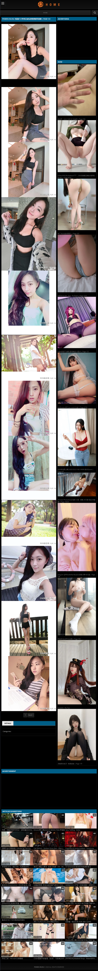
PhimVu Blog (49, 4)
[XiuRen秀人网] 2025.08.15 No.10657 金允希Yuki (81, 940)
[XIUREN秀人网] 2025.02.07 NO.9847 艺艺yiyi (49, 940)
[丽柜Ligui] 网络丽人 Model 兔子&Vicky (16, 848)
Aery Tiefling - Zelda (72, 830)
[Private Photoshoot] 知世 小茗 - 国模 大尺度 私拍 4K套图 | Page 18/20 (76, 501)
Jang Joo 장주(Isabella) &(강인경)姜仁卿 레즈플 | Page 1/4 (76, 575)
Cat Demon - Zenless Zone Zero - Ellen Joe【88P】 (49, 848)
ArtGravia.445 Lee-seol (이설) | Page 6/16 (72, 407)
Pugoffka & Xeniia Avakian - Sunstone (79, 848)
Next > (31, 715)
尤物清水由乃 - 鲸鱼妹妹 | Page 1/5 (70, 764)
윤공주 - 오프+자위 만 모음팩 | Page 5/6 (71, 119)
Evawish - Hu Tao (64, 708)
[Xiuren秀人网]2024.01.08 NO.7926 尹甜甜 (49, 830)
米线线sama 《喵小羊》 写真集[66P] (15, 867)
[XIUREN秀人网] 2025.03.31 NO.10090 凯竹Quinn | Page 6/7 (75, 470)
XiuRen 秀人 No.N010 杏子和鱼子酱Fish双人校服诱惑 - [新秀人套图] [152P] (81, 903)
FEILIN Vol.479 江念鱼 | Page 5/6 (69, 639)
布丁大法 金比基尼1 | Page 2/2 (68, 233)
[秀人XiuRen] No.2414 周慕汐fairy (46, 922)
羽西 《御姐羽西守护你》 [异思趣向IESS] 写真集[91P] (17, 830)
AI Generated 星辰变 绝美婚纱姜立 (78, 867)
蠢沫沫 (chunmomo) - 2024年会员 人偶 (16, 885)
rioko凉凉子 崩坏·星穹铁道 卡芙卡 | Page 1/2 (73, 351)
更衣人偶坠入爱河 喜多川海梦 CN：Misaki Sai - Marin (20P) (49, 867)
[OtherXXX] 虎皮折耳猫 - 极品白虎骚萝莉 (17, 903)
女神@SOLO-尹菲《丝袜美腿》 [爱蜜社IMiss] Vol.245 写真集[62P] (81, 885)
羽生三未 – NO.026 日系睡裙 (12, 958)
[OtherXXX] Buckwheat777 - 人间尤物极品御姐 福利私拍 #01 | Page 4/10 (76, 176)
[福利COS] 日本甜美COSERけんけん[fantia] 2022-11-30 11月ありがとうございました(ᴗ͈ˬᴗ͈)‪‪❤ (17, 940)
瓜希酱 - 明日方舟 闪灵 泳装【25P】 (78, 922)
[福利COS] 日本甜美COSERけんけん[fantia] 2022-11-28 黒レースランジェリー (49, 903)
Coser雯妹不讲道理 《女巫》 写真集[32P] (49, 958)
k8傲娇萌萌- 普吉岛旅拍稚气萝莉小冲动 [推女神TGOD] (49, 885)
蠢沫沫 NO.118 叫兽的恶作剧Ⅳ (13, 920)
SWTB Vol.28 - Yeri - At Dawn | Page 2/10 (72, 296)
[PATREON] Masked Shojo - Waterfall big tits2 (81, 958)
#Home (45, 13)
